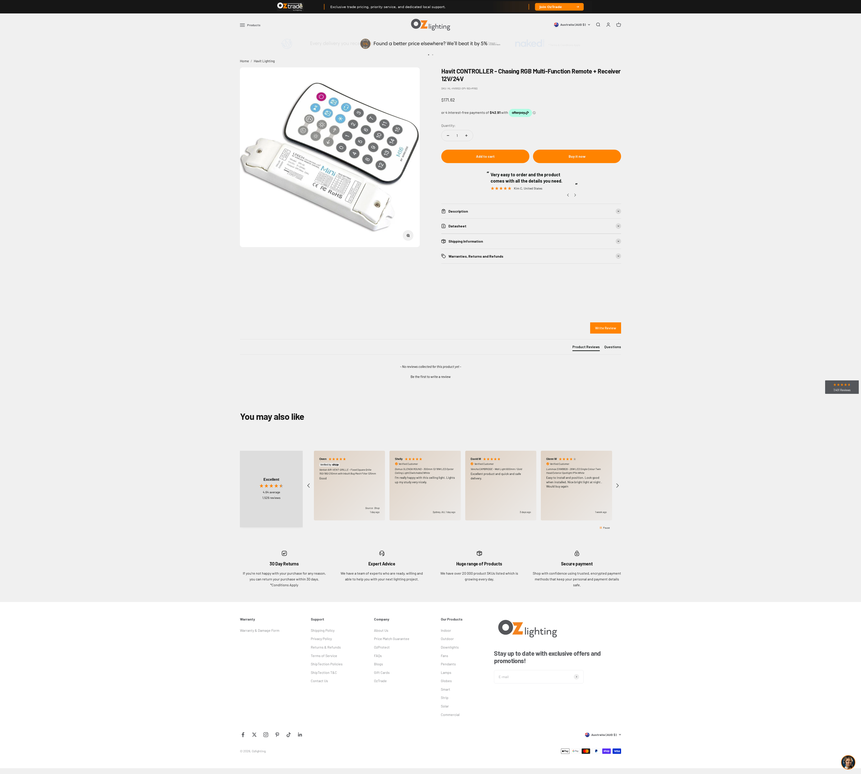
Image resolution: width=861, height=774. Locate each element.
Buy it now (577, 156)
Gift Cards (382, 672)
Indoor (446, 630)
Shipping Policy (323, 630)
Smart (445, 689)
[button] (430, 376)
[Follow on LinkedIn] (300, 735)
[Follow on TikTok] (289, 735)
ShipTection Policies (327, 664)
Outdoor (447, 638)
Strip (444, 697)
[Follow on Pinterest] (277, 735)
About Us (381, 630)
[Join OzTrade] (430, 6)
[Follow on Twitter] (254, 735)
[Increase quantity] (466, 135)
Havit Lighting (264, 61)
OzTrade (380, 681)
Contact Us (319, 681)
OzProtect (382, 647)
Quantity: (448, 125)
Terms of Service (324, 655)
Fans (444, 655)
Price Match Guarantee (391, 638)
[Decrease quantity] (447, 135)
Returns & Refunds (326, 647)
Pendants (448, 664)
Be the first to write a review (431, 377)
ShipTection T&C (324, 672)
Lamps (446, 672)
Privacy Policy (321, 638)
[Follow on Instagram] (266, 735)
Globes (446, 681)
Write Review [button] (605, 328)
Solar (445, 706)
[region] (463, 485)
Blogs (378, 664)
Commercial (450, 714)
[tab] (586, 347)
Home (244, 61)
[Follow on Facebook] (243, 735)
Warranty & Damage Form (259, 630)
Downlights (450, 647)
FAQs (378, 655)
